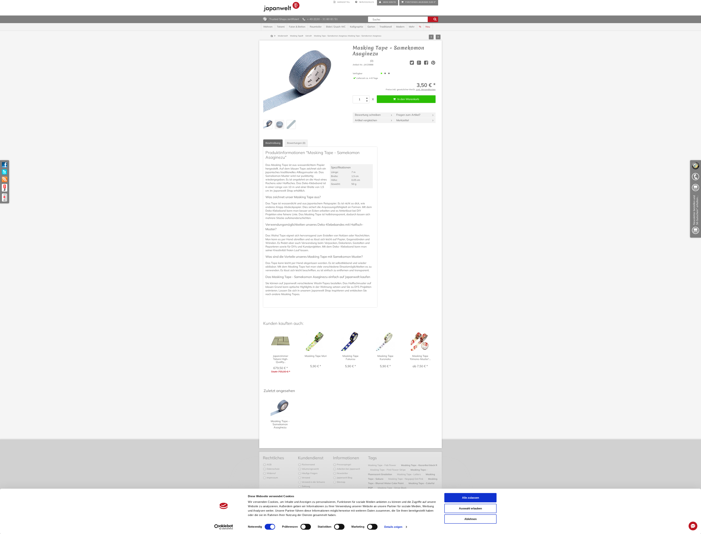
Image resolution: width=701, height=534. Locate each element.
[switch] (305, 527)
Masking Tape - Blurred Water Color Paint (402, 481)
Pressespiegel (343, 464)
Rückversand (308, 464)
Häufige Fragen (309, 473)
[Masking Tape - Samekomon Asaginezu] (299, 81)
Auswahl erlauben (470, 508)
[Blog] (4, 197)
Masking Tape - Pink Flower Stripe (388, 469)
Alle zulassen (470, 497)
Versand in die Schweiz (313, 482)
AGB (268, 464)
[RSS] (4, 179)
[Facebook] (4, 164)
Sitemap (340, 482)
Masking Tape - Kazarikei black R (419, 465)
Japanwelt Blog (344, 477)
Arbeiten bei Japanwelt (348, 468)
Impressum (272, 477)
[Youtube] (4, 188)
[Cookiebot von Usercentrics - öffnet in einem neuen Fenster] (224, 527)
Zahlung (305, 486)
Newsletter (342, 473)
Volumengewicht (310, 468)
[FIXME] (695, 215)
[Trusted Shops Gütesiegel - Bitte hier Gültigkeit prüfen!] (265, 19)
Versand (305, 477)
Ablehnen (470, 519)
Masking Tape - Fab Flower (382, 465)
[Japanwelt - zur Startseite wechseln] (281, 6)
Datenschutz (272, 468)
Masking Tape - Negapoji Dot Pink (406, 478)
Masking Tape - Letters (409, 474)
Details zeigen (393, 526)
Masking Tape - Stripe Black (392, 487)
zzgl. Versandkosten (426, 89)
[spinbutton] (359, 99)
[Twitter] (4, 172)
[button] (367, 98)
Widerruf (271, 473)
